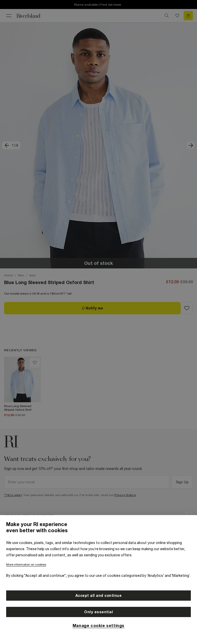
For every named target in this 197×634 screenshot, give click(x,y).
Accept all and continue (98, 595)
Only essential (98, 612)
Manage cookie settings (98, 625)
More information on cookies (26, 564)
